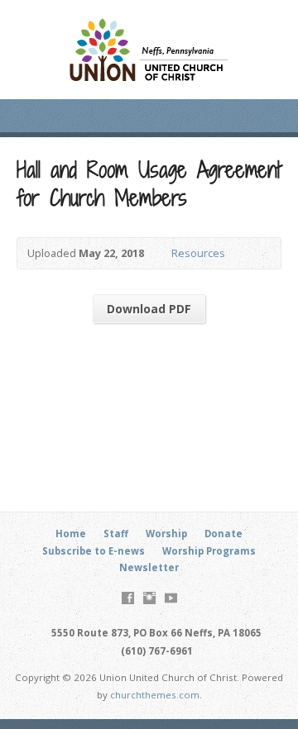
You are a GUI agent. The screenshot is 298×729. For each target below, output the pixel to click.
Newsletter (149, 567)
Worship (166, 533)
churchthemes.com (154, 694)
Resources (198, 252)
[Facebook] (128, 598)
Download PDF (149, 309)
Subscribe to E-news (93, 551)
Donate (223, 533)
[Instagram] (149, 598)
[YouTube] (171, 598)
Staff (115, 533)
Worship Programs (209, 551)
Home (70, 533)
